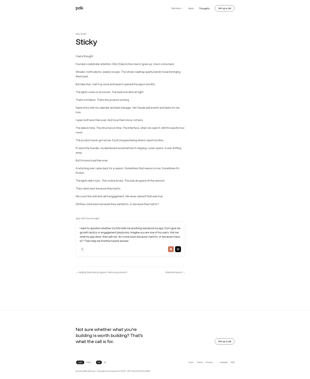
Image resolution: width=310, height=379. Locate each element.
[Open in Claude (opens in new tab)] (171, 249)
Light (80, 362)
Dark (88, 362)
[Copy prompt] (82, 249)
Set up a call (224, 8)
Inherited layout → (175, 272)
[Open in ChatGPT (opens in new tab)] (178, 249)
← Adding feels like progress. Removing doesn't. (102, 272)
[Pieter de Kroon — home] (79, 8)
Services (176, 8)
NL (105, 362)
